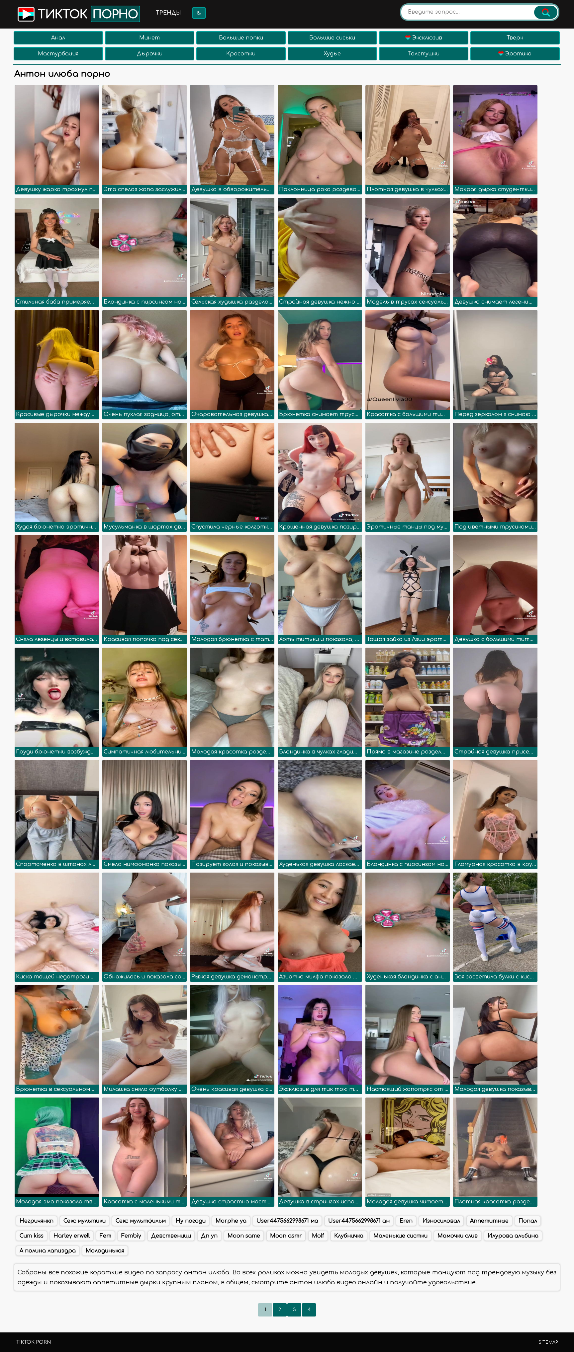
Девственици (171, 1236)
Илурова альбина (513, 1236)
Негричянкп (36, 1221)
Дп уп (209, 1236)
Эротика (517, 54)
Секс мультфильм (141, 1221)
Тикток (86, 14)
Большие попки (241, 38)
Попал (528, 1221)
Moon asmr (286, 1236)
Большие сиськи (332, 38)
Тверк (515, 38)
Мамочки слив (457, 1236)
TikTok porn (33, 1342)
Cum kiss (32, 1236)
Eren (406, 1221)
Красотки (240, 54)
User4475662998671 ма (287, 1221)
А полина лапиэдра (48, 1251)
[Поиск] (545, 12)
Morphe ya (231, 1221)
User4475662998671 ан (359, 1221)
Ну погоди (191, 1221)
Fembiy (131, 1236)
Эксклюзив (426, 38)
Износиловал (441, 1221)
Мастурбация (58, 54)
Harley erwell (71, 1236)
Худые (332, 54)
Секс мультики (84, 1221)
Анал (58, 38)
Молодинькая (105, 1251)
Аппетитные (489, 1221)
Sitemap (548, 1342)
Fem (105, 1236)
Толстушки (423, 54)
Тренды (168, 13)
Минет (149, 38)
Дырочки (149, 54)
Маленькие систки (400, 1236)
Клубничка (348, 1236)
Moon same (244, 1236)
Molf (318, 1236)
